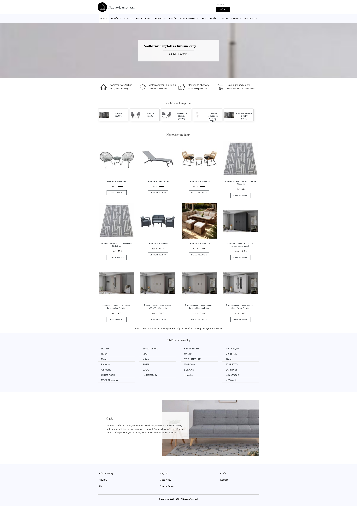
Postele (159, 18)
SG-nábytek (231, 370)
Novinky (103, 480)
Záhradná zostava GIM (158, 243)
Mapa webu (165, 480)
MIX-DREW (231, 354)
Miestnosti (249, 18)
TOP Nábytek (232, 348)
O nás (223, 473)
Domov (103, 18)
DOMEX (105, 348)
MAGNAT (189, 354)
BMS (145, 354)
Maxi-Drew (189, 364)
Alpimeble (106, 370)
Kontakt (224, 480)
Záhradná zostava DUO (199, 181)
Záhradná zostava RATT (116, 181)
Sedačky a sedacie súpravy (183, 18)
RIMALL (147, 364)
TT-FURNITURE (192, 359)
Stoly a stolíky (209, 18)
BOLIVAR (189, 370)
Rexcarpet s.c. (150, 375)
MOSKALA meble (110, 380)
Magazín (164, 473)
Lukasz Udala (232, 375)
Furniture (105, 364)
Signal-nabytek (150, 348)
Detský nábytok (230, 18)
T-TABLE (188, 375)
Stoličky (115, 18)
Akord (228, 359)
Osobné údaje (167, 486)
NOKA (104, 354)
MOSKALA (231, 380)
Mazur (104, 359)
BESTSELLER (191, 348)
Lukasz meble (108, 375)
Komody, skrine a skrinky (137, 18)
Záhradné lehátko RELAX (158, 181)
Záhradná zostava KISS (199, 243)
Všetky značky (106, 473)
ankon (146, 359)
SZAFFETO (231, 364)
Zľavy (102, 486)
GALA (146, 370)
